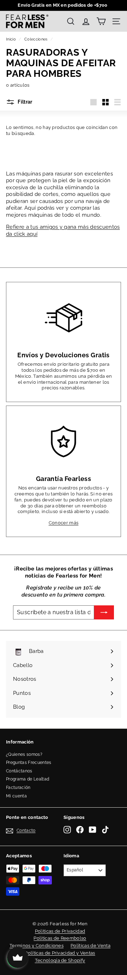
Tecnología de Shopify (60, 960)
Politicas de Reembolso (60, 938)
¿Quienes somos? (24, 754)
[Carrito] (101, 21)
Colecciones (36, 39)
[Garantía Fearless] (63, 441)
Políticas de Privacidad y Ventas (60, 953)
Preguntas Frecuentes (29, 762)
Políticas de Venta (90, 945)
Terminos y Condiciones (37, 945)
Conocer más (64, 522)
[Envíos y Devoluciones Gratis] (63, 318)
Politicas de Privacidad (60, 931)
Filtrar (24, 102)
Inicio (11, 39)
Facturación (18, 787)
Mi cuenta (16, 796)
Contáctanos (19, 771)
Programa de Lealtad (27, 779)
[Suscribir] (104, 612)
